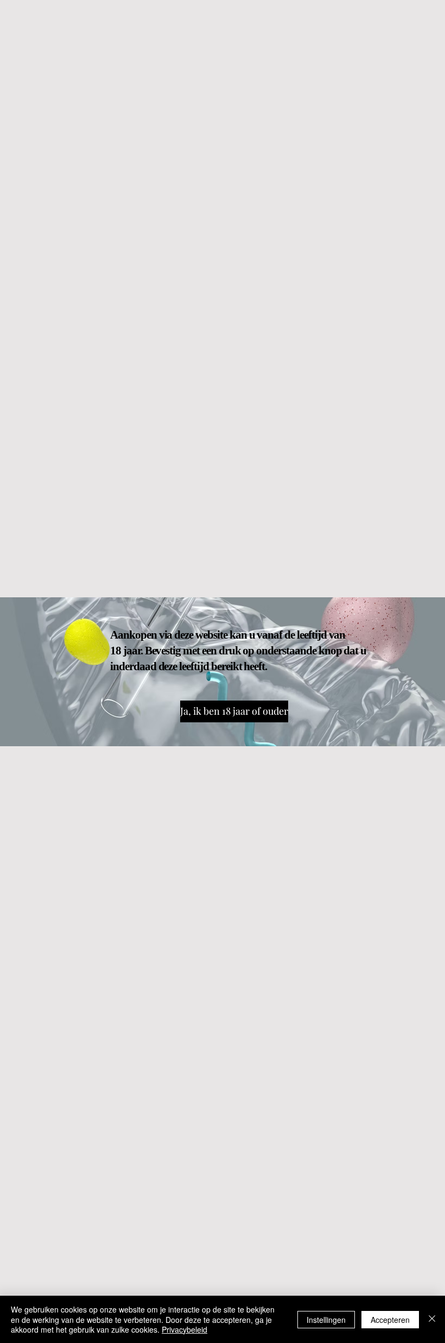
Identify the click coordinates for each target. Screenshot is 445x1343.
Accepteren (390, 1319)
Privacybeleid (184, 1329)
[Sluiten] (431, 1319)
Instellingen (326, 1319)
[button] (230, 711)
